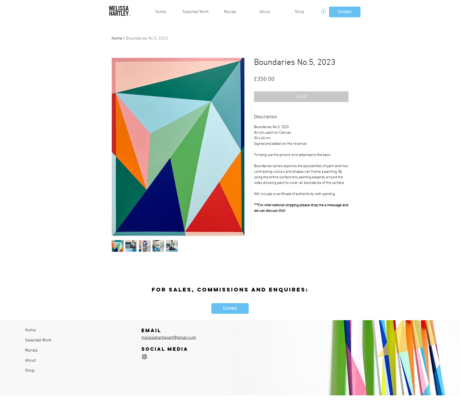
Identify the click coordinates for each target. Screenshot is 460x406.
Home (117, 38)
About (30, 360)
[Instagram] (144, 357)
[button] (323, 11)
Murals (31, 350)
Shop (30, 370)
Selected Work (38, 340)
